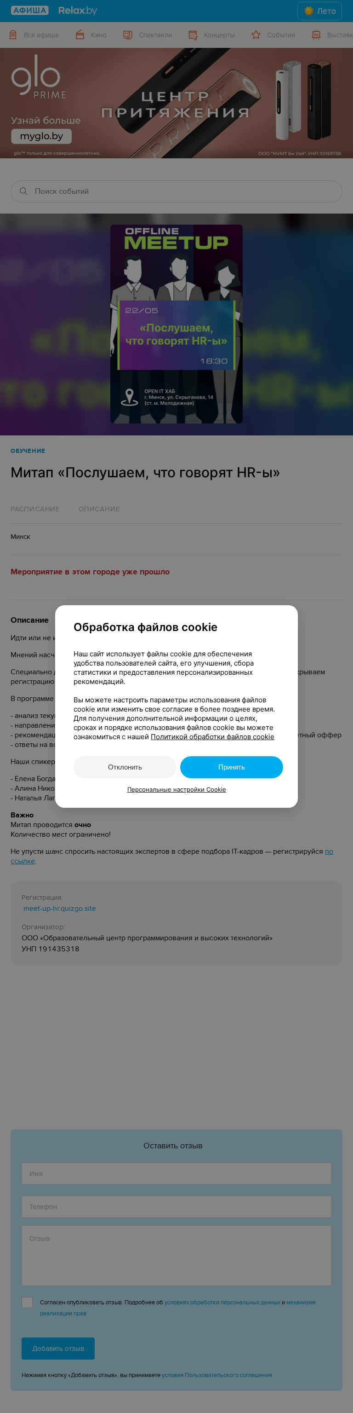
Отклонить (125, 767)
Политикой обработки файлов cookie (212, 736)
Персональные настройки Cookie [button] (176, 789)
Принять (231, 767)
